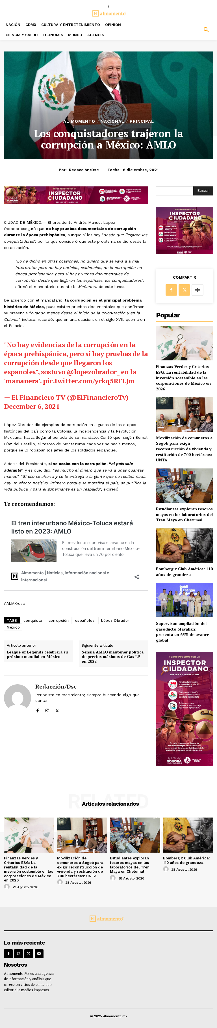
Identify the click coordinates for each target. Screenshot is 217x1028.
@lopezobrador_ (93, 371)
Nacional (112, 121)
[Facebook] (37, 709)
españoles (85, 620)
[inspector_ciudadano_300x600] (184, 764)
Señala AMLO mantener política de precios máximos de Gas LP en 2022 (113, 657)
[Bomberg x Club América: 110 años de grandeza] (184, 545)
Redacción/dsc (84, 169)
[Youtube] (39, 953)
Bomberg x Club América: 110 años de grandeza (184, 571)
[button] (190, 30)
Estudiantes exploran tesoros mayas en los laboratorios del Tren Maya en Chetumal (184, 514)
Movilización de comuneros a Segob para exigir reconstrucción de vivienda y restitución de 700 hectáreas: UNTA (184, 449)
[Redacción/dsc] (17, 697)
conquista (32, 620)
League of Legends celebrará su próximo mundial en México (37, 654)
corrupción (59, 620)
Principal (142, 121)
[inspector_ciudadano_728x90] (76, 202)
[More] (197, 290)
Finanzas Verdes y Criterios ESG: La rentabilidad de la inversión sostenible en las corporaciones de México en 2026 (183, 377)
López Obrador (115, 620)
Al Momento (79, 121)
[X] (57, 709)
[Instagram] (47, 709)
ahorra (47, 476)
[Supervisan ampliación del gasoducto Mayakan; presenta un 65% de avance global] (184, 600)
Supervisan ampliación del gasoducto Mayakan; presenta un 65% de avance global (182, 632)
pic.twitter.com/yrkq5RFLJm (89, 380)
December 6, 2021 (32, 406)
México (13, 627)
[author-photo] (7, 887)
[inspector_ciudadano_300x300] (184, 252)
